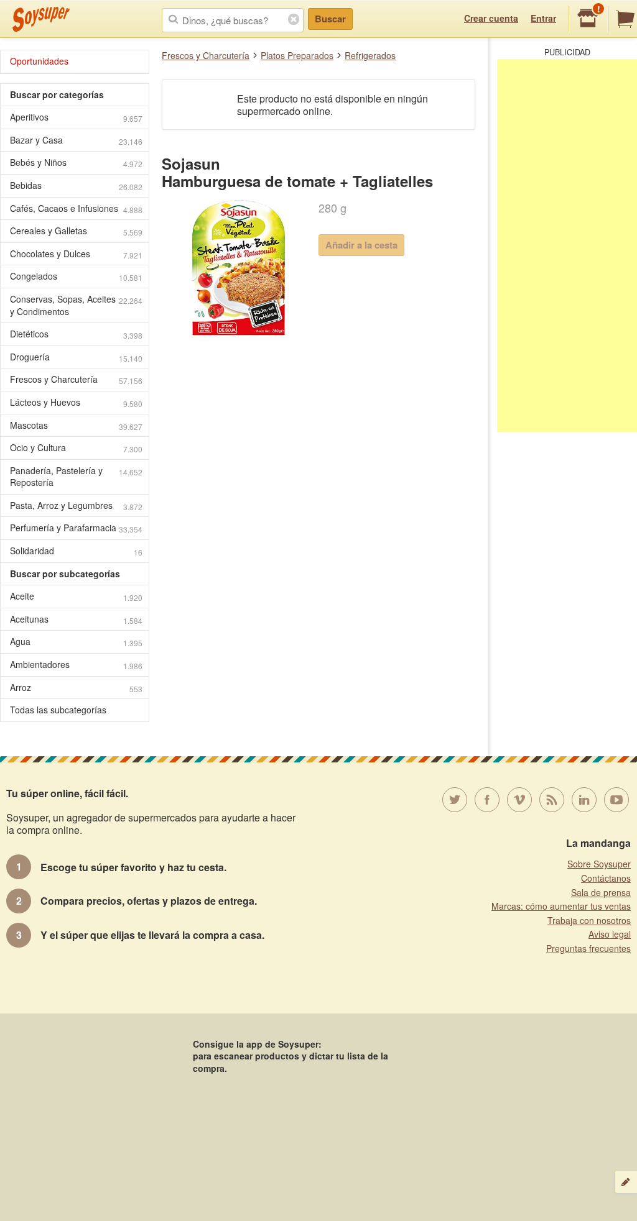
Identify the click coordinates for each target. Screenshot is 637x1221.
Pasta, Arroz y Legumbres (76, 505)
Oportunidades (39, 61)
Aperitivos (76, 117)
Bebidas (76, 185)
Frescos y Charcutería (205, 55)
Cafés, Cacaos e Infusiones (76, 208)
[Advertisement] (567, 245)
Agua (76, 641)
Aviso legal (609, 934)
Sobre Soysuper (599, 863)
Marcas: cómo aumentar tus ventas (561, 906)
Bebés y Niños (76, 162)
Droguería (76, 357)
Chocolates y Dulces (76, 253)
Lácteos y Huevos (76, 402)
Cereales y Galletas (76, 230)
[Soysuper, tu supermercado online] (41, 19)
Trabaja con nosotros (589, 920)
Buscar (330, 18)
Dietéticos (76, 334)
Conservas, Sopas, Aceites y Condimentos (76, 305)
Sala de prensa (601, 892)
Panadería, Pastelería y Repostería (76, 476)
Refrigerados (370, 55)
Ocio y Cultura (76, 447)
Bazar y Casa (76, 140)
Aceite (76, 596)
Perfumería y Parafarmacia (76, 527)
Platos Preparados (297, 55)
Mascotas (76, 425)
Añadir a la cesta (361, 245)
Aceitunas (76, 619)
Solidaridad (76, 550)
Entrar (543, 18)
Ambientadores (76, 664)
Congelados (76, 276)
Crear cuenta (491, 18)
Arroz (76, 687)
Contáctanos (606, 878)
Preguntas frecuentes (588, 948)
